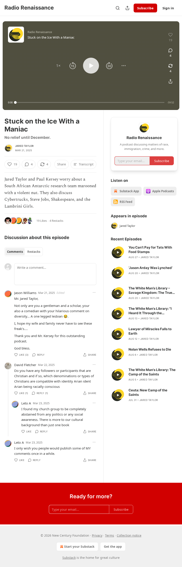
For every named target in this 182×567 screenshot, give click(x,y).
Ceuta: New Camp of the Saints (148, 392)
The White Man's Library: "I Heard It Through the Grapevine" (150, 310)
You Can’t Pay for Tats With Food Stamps (150, 249)
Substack (69, 557)
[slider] (89, 102)
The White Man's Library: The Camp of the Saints (152, 372)
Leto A (26, 403)
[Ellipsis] (94, 292)
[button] (58, 65)
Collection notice (129, 535)
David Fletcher (25, 365)
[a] (117, 252)
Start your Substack (79, 546)
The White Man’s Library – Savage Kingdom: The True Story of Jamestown (150, 290)
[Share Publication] (127, 8)
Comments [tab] (15, 252)
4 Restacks (56, 221)
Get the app (113, 546)
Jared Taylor (24, 145)
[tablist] (23, 251)
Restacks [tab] (33, 252)
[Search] (117, 8)
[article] (144, 252)
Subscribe (145, 8)
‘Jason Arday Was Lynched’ (150, 268)
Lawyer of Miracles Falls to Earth (150, 331)
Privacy (97, 535)
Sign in (168, 8)
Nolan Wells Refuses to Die (150, 349)
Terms (109, 535)
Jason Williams (25, 292)
